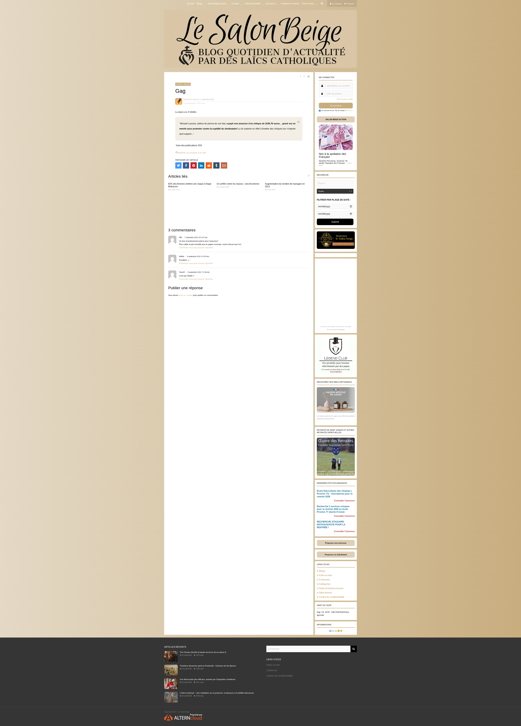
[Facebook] (186, 165)
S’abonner (324, 579)
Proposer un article (290, 3)
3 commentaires (189, 103)
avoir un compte (186, 295)
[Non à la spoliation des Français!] (336, 149)
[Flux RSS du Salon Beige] (338, 631)
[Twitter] (178, 165)
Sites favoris (325, 593)
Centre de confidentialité (331, 597)
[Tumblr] (216, 165)
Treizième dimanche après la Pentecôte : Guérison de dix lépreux (208, 666)
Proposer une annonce (335, 543)
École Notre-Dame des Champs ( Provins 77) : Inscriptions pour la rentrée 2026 (334, 494)
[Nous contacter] (333, 631)
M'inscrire (349, 110)
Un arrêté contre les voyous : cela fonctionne (238, 184)
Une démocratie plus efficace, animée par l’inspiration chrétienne (207, 679)
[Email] (224, 165)
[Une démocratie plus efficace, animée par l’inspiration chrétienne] (171, 688)
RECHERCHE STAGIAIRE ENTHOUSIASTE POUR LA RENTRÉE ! (331, 524)
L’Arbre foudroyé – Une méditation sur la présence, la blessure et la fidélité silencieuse (217, 693)
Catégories (324, 584)
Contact (235, 3)
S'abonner (271, 670)
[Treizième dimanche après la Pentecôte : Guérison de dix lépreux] (171, 674)
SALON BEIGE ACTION (335, 119)
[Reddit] (209, 165)
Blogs (199, 3)
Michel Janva (192, 99)
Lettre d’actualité (252, 3)
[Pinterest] (193, 165)
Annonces (271, 3)
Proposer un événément (336, 555)
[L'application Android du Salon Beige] (341, 631)
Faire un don (325, 575)
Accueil (190, 3)
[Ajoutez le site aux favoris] (336, 631)
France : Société (183, 84)
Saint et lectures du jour (331, 588)
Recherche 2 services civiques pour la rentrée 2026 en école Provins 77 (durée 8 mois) (333, 509)
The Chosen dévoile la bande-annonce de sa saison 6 (203, 652)
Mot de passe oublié (345, 99)
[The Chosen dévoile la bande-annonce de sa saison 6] (171, 661)
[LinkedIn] (201, 165)
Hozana (342, 329)
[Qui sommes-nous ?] (330, 631)
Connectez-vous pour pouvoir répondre (196, 247)
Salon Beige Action (217, 3)
